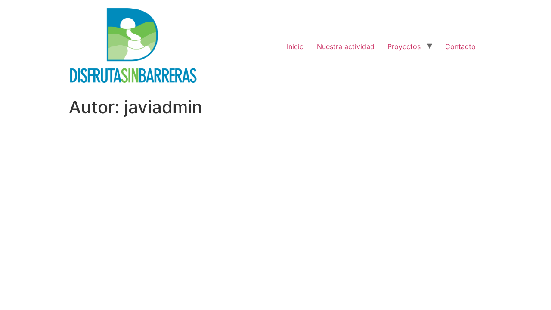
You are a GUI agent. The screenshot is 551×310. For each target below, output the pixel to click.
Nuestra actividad (346, 46)
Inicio (295, 46)
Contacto (460, 46)
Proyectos (404, 46)
